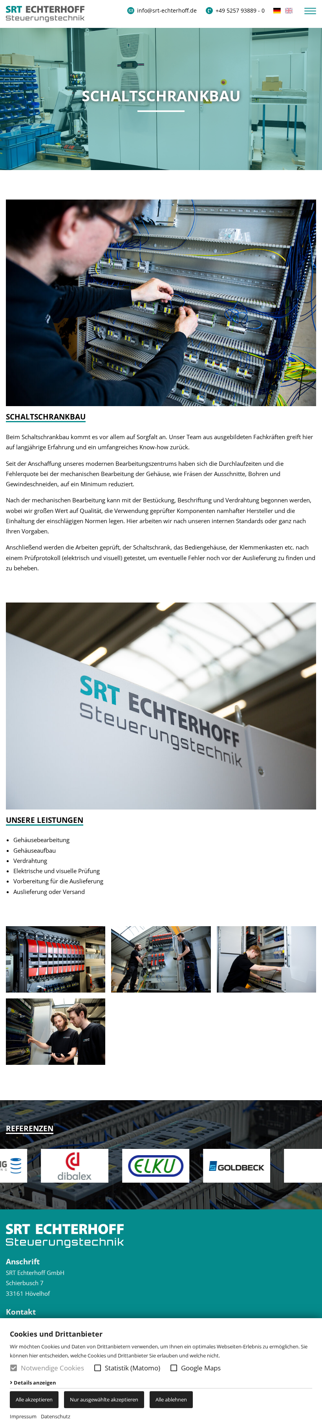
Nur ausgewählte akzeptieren (104, 1399)
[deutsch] (277, 10)
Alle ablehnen (171, 1399)
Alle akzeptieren (34, 1399)
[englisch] (289, 10)
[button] (97, 1368)
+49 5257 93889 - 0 (240, 10)
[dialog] (161, 1371)
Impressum (23, 1416)
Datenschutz (55, 1416)
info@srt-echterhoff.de (167, 10)
